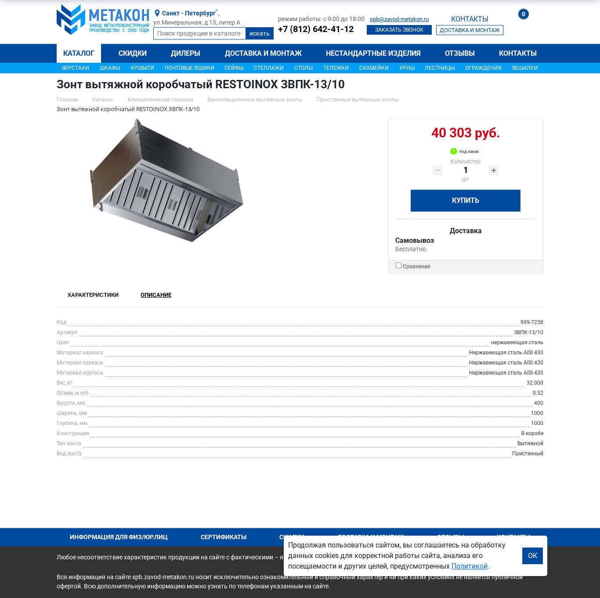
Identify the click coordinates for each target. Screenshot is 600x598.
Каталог (78, 53)
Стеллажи (269, 68)
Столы (303, 68)
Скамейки (374, 68)
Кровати (142, 68)
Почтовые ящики (189, 68)
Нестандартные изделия (373, 53)
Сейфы (233, 68)
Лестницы (440, 68)
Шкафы (110, 68)
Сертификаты (223, 536)
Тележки (336, 68)
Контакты (518, 53)
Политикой (470, 566)
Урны (407, 68)
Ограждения (483, 68)
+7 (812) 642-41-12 (316, 29)
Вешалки (525, 68)
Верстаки (75, 68)
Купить (465, 200)
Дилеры (185, 53)
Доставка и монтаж (263, 53)
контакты (469, 19)
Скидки (133, 53)
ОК (532, 555)
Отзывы (460, 53)
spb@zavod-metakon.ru (399, 19)
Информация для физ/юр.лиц (119, 536)
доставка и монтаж (470, 30)
